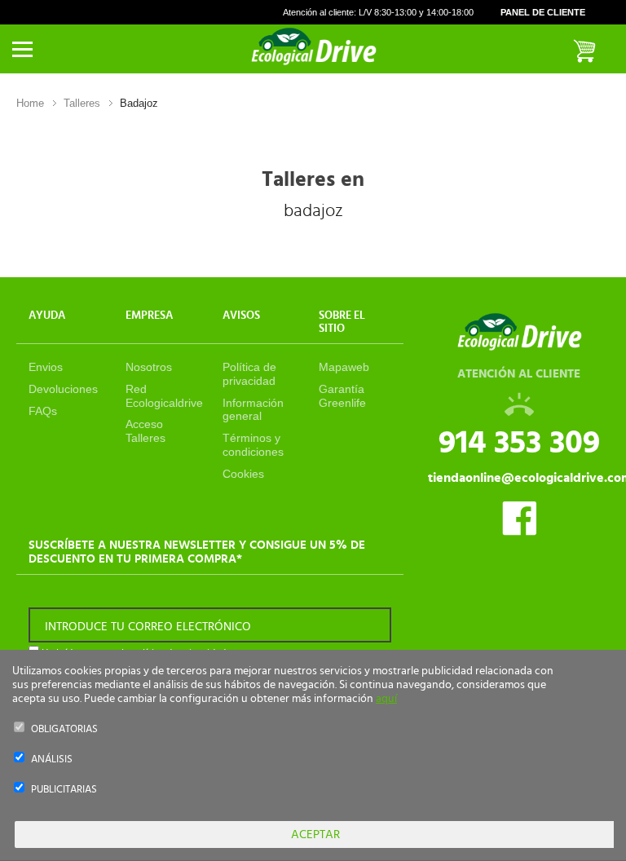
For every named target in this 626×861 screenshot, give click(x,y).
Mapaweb (344, 366)
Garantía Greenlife (342, 395)
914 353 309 (519, 442)
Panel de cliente (542, 12)
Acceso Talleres (145, 430)
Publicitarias (64, 789)
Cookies (243, 473)
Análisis (52, 759)
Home (30, 103)
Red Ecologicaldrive (164, 395)
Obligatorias (64, 729)
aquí (386, 698)
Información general (253, 409)
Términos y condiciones (253, 444)
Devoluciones (63, 388)
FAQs (43, 410)
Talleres (82, 103)
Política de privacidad (249, 373)
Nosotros (149, 366)
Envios (46, 366)
